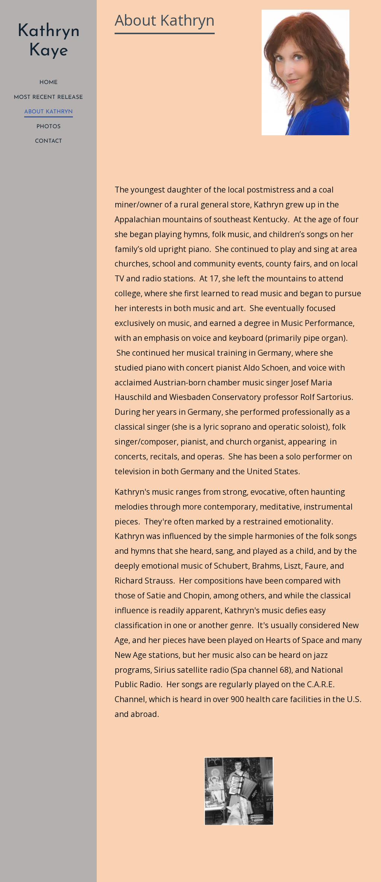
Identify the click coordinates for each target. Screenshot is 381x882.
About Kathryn (48, 112)
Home (48, 82)
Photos (48, 127)
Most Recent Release (48, 97)
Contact (48, 141)
